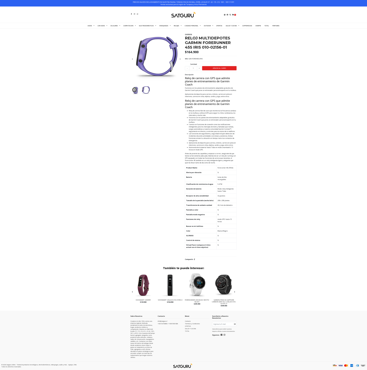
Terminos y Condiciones (192, 324)
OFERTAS (219, 26)
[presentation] (132, 59)
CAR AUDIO (101, 26)
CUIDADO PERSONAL (191, 26)
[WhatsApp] (137, 14)
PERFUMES (275, 26)
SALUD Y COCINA (231, 26)
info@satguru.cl (162, 321)
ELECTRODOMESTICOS (146, 26)
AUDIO (90, 26)
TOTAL (266, 26)
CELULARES (114, 26)
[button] (225, 15)
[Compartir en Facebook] (194, 259)
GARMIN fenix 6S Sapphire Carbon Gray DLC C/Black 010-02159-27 (224, 302)
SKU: (186, 59)
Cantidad (193, 64)
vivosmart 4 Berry (143, 300)
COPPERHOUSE (247, 26)
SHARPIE (258, 26)
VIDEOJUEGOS (163, 26)
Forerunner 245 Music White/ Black (197, 301)
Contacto (188, 321)
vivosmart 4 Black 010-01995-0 (170, 300)
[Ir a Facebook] (131, 14)
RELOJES (176, 26)
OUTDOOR (207, 26)
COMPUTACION (128, 26)
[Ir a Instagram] (134, 14)
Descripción (189, 75)
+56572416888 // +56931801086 (168, 324)
